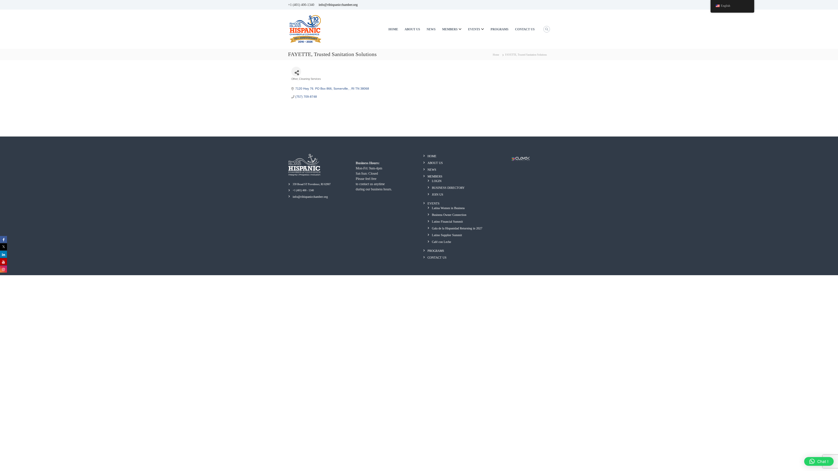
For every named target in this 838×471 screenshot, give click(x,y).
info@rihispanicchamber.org (338, 5)
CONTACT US (525, 29)
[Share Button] (296, 72)
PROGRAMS (499, 29)
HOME (393, 29)
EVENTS (474, 29)
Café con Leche (441, 242)
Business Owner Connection (449, 215)
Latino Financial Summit (447, 221)
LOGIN (436, 181)
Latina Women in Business (448, 208)
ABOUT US (412, 29)
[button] (819, 461)
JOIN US (437, 194)
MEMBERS (450, 29)
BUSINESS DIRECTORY (448, 187)
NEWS (431, 29)
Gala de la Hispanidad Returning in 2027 (457, 228)
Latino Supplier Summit (447, 235)
